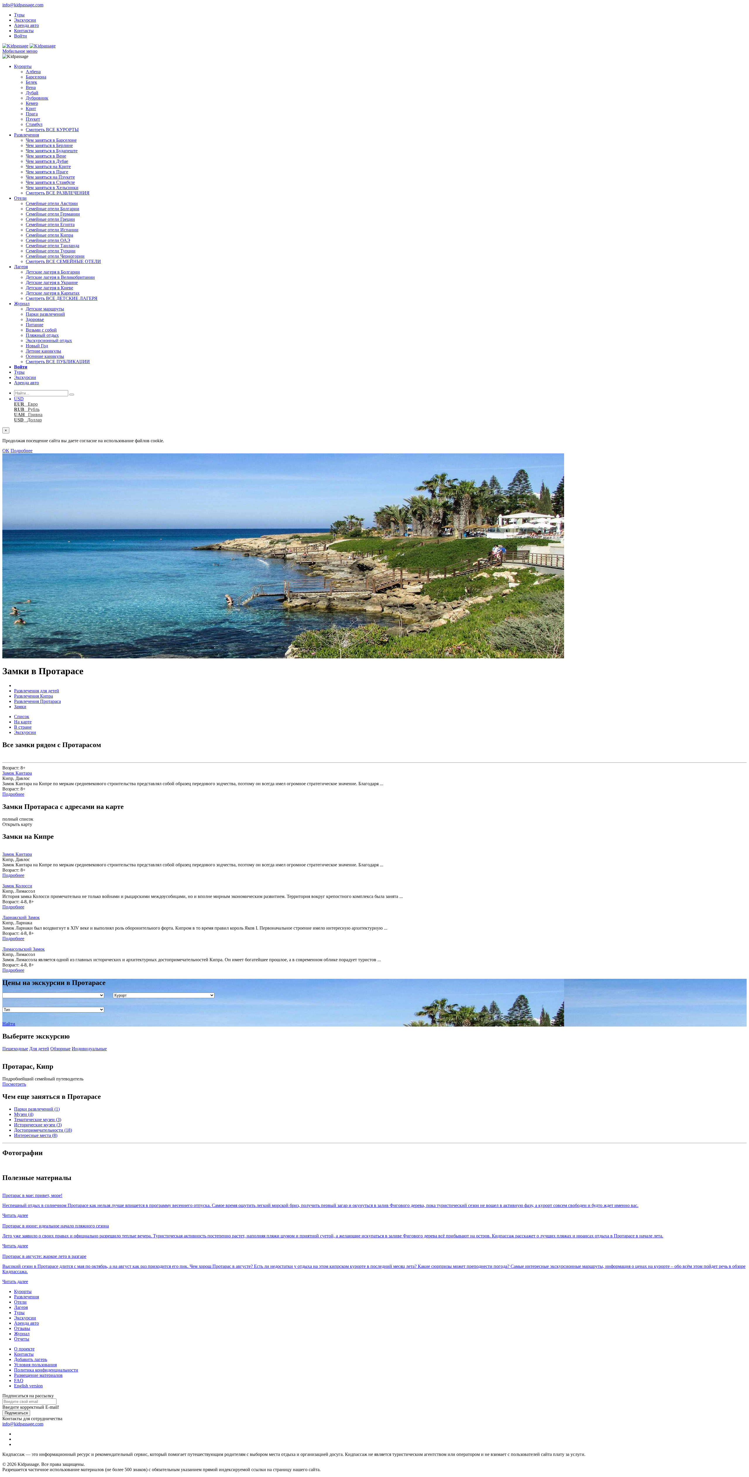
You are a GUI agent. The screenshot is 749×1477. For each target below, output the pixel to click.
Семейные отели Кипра (49, 235)
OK (5, 450)
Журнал (22, 303)
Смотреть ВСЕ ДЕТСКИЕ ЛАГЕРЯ (61, 298)
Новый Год (37, 345)
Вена (31, 87)
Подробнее (21, 450)
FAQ (18, 1380)
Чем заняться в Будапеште (52, 150)
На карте (23, 721)
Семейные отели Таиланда (52, 245)
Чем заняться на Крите (48, 166)
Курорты (23, 66)
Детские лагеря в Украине (52, 282)
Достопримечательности (43, 1130)
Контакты (24, 30)
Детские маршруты (45, 308)
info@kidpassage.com (22, 4)
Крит (31, 108)
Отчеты (21, 1338)
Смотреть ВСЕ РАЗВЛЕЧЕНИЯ (58, 192)
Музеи (23, 1114)
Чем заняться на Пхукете (50, 177)
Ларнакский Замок (21, 917)
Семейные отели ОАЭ (48, 240)
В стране (23, 727)
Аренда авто (26, 25)
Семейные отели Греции (50, 219)
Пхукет (33, 119)
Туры (19, 14)
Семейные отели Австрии (52, 203)
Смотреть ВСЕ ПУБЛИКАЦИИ (58, 361)
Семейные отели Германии (53, 213)
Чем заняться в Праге (47, 171)
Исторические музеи (38, 1124)
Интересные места (35, 1135)
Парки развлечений (45, 314)
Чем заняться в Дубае (47, 161)
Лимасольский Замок (23, 949)
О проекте (24, 1348)
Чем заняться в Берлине (49, 145)
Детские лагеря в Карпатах (53, 293)
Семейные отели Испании (52, 229)
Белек (31, 82)
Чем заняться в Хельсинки (52, 187)
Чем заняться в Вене (46, 155)
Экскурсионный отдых (49, 340)
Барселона (36, 76)
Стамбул (34, 124)
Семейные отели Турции (50, 250)
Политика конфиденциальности (46, 1369)
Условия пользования (35, 1364)
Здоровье (35, 319)
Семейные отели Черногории (55, 256)
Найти (8, 1023)
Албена (33, 71)
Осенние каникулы (45, 356)
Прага (32, 113)
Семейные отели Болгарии (52, 208)
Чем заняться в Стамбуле (50, 182)
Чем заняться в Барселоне (51, 140)
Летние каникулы (43, 351)
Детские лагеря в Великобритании (60, 277)
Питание (34, 324)
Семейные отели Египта (50, 224)
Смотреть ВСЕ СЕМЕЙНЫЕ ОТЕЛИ (63, 261)
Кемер (32, 103)
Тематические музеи (37, 1119)
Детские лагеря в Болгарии (53, 271)
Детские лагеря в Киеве (49, 287)
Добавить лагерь (30, 1359)
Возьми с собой (41, 329)
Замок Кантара (17, 773)
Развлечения (26, 134)
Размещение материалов (38, 1375)
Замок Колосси (17, 885)
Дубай (32, 92)
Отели (20, 198)
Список (21, 716)
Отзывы (22, 1328)
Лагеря (21, 266)
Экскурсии (25, 20)
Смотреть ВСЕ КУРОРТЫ (52, 129)
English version (28, 1385)
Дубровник (37, 97)
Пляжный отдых (42, 335)
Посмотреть (14, 1084)
